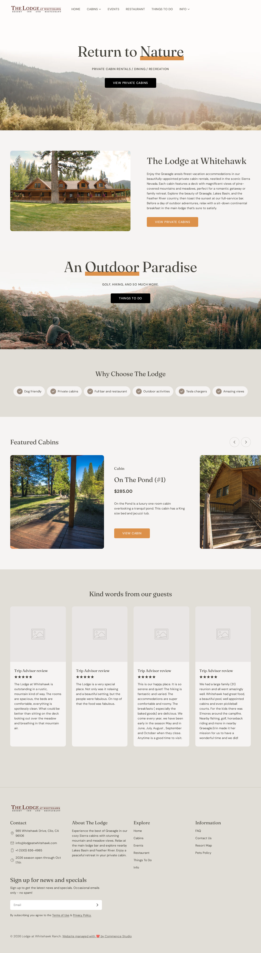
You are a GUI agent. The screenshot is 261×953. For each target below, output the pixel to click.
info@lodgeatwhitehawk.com (36, 843)
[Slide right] (246, 442)
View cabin (132, 533)
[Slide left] (234, 442)
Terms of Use (60, 915)
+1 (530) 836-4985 (28, 850)
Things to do (130, 298)
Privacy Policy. (82, 915)
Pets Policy (203, 853)
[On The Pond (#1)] (57, 502)
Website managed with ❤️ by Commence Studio (97, 936)
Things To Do (143, 860)
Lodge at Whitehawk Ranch (41, 936)
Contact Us (203, 838)
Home (138, 831)
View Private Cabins (130, 83)
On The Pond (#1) (140, 480)
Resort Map (203, 845)
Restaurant (141, 853)
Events (138, 845)
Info (136, 867)
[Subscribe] (97, 905)
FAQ (198, 831)
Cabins (139, 838)
